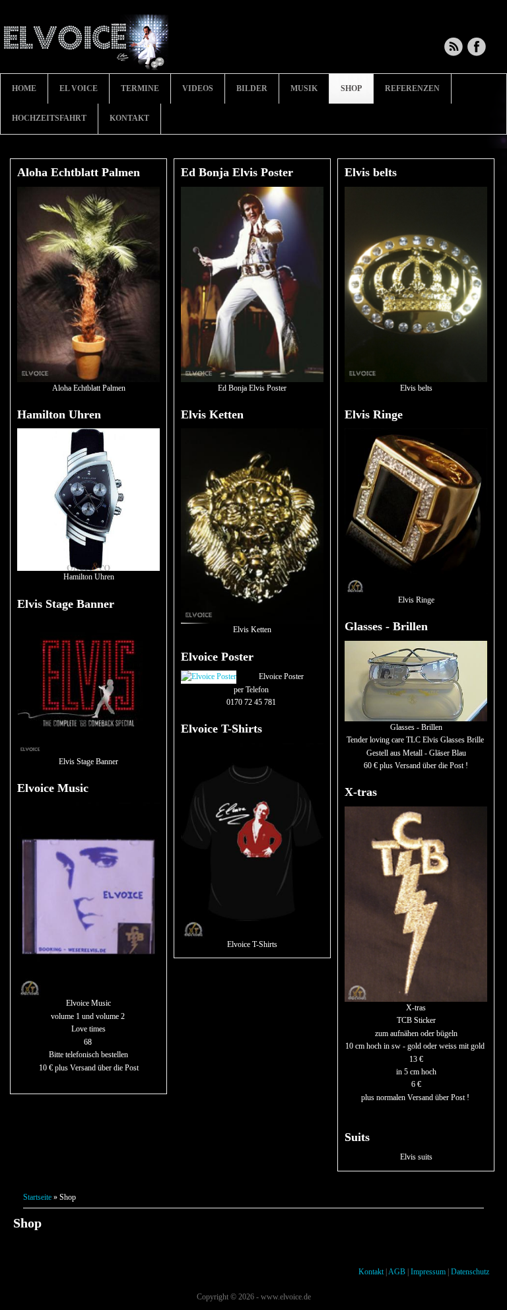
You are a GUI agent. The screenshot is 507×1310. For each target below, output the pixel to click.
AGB (396, 1271)
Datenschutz (470, 1271)
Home (24, 88)
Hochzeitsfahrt (49, 118)
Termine (140, 88)
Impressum (428, 1271)
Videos (197, 88)
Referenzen (412, 88)
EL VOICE (78, 88)
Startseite (37, 1197)
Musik (304, 88)
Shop (351, 88)
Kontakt (129, 118)
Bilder (251, 88)
